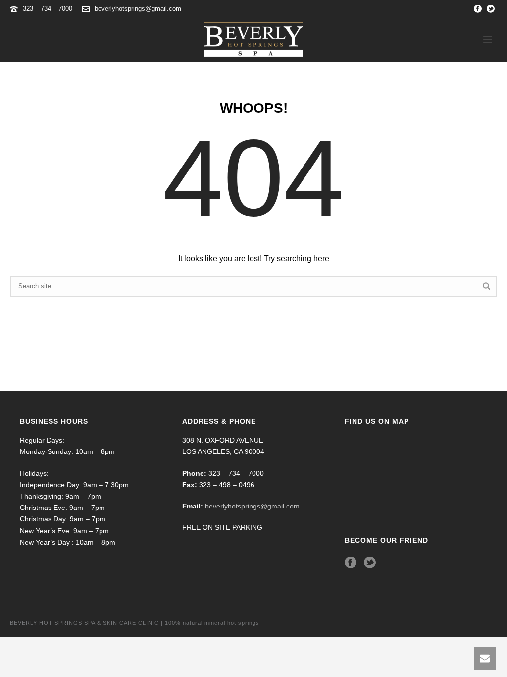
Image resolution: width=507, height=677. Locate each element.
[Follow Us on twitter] (370, 563)
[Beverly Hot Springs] (253, 39)
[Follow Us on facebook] (350, 563)
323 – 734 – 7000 (48, 8)
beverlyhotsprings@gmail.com (138, 8)
